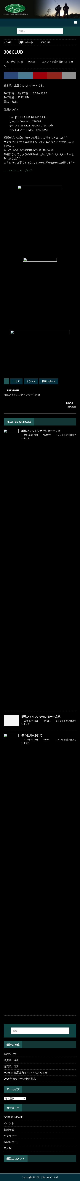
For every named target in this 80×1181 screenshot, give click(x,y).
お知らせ (9, 1129)
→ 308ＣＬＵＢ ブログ (18, 170)
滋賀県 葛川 (11, 1060)
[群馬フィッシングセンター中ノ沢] (11, 568)
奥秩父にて (10, 1054)
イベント (9, 1123)
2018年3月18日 (31, 720)
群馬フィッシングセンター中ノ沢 (40, 431)
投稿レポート (48, 381)
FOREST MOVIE (13, 1117)
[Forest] (40, 16)
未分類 (8, 1148)
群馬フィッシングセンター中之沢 (40, 716)
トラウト (30, 381)
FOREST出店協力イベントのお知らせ (25, 1072)
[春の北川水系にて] (11, 873)
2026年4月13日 (31, 739)
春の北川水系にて (31, 735)
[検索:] (40, 30)
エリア (16, 381)
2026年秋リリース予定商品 (20, 1078)
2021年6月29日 (31, 435)
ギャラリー (10, 1135)
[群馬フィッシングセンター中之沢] (11, 720)
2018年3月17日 (15, 61)
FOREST (32, 61)
